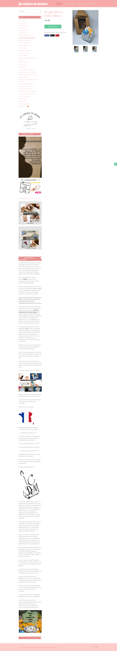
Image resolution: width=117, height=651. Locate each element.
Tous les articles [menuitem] (22, 20)
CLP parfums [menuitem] (92, 3)
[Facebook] (94, 647)
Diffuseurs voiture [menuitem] (23, 99)
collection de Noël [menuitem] (23, 25)
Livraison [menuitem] (66, 3)
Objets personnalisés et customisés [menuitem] (27, 91)
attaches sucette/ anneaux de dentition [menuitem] (28, 74)
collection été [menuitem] (22, 64)
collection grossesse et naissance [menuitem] (26, 69)
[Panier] (115, 164)
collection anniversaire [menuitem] (24, 53)
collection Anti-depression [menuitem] (25, 35)
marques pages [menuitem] (22, 101)
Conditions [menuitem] (72, 3)
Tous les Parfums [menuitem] (23, 23)
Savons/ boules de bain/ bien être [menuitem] (27, 94)
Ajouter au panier (52, 26)
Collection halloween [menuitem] (24, 62)
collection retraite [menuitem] (23, 55)
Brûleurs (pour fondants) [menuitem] (24, 86)
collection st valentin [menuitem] (23, 30)
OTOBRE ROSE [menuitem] (22, 67)
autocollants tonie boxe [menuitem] (24, 104)
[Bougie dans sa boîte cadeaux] (76, 49)
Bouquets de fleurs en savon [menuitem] (25, 89)
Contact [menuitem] (79, 3)
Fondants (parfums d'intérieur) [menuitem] (26, 84)
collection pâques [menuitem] (23, 48)
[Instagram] (97, 647)
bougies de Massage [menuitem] (23, 77)
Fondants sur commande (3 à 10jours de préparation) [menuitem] (28, 80)
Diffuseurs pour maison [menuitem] (24, 96)
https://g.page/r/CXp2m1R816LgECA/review (29, 198)
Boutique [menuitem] (59, 3)
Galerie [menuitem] (85, 3)
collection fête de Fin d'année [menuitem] (26, 50)
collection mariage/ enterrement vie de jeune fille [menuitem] (28, 58)
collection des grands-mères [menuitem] (25, 45)
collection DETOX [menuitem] (23, 33)
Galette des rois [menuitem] (22, 28)
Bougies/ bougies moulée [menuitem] (25, 40)
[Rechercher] (40, 11)
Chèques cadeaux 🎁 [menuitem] (24, 106)
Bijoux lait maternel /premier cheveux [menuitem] (28, 72)
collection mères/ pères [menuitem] (24, 43)
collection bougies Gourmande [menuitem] (27, 38)
